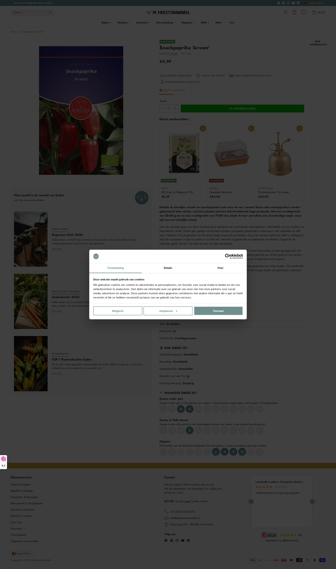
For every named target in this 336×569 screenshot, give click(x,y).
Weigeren (118, 310)
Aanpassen (166, 310)
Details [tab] (168, 267)
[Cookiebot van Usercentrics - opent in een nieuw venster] (227, 256)
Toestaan (218, 310)
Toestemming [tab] (115, 267)
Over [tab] (220, 267)
